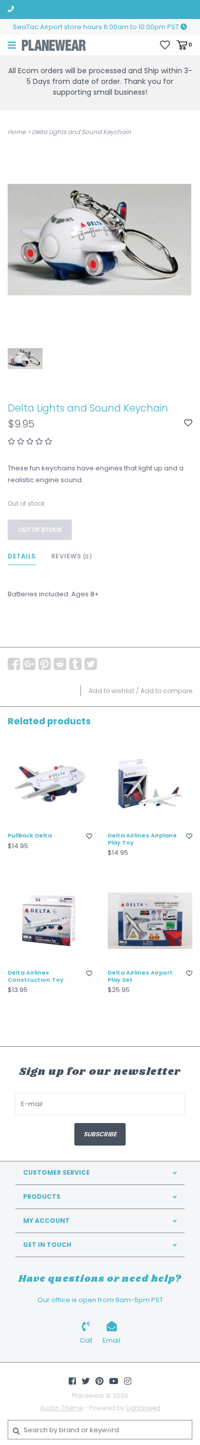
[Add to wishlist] (188, 423)
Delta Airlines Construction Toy (36, 976)
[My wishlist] (164, 44)
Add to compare (166, 690)
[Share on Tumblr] (75, 664)
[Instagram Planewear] (127, 1381)
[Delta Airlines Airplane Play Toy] (150, 783)
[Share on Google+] (29, 664)
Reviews (71, 556)
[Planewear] (54, 45)
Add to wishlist (111, 690)
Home (17, 131)
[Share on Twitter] (91, 664)
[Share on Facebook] (14, 664)
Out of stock (40, 529)
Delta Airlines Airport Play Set (140, 976)
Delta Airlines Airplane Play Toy (142, 839)
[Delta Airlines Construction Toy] (50, 920)
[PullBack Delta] (50, 783)
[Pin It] (44, 664)
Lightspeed (143, 1408)
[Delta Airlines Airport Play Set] (150, 920)
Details (22, 556)
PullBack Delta (30, 835)
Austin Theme (61, 1408)
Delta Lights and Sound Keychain (81, 131)
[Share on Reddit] (60, 664)
